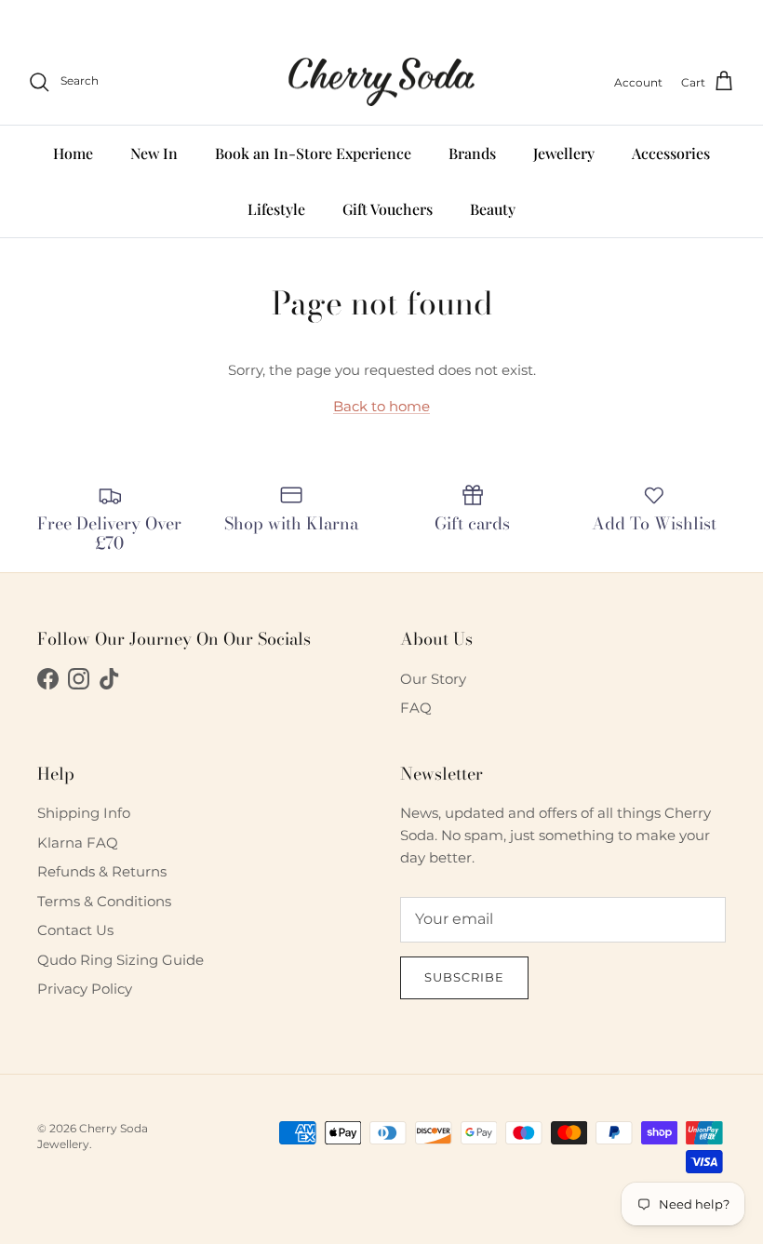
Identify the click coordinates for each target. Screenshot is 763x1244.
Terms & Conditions (104, 901)
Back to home (381, 406)
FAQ (416, 707)
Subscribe (464, 977)
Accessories (671, 153)
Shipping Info (83, 813)
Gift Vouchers (387, 209)
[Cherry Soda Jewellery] (381, 82)
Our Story (433, 679)
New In (154, 153)
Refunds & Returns (102, 871)
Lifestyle (276, 209)
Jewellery (564, 153)
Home (73, 153)
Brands (472, 153)
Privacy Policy (84, 988)
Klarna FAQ (77, 842)
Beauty (492, 209)
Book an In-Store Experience (313, 153)
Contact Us (75, 930)
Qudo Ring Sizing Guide (120, 960)
